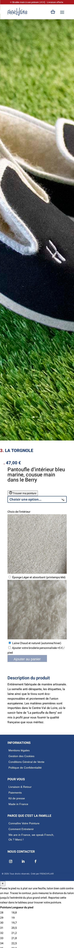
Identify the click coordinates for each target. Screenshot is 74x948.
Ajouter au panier (27, 659)
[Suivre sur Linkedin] (23, 861)
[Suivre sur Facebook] (35, 861)
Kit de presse (16, 798)
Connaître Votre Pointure (23, 823)
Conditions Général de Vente (26, 761)
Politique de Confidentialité (25, 767)
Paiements (15, 792)
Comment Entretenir (21, 829)
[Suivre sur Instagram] (10, 861)
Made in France (18, 804)
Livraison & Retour (20, 786)
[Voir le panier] (53, 12)
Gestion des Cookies (21, 756)
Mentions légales (19, 750)
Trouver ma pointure (24, 493)
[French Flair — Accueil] (17, 12)
